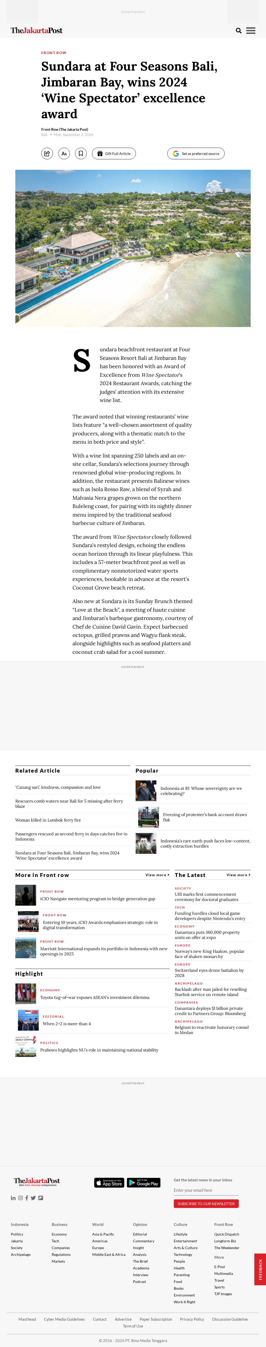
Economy (59, 1234)
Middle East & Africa (108, 1254)
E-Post (219, 1266)
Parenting (182, 1275)
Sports (219, 1287)
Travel (219, 1280)
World (98, 1224)
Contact (100, 1319)
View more (156, 875)
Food (178, 1281)
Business (60, 1224)
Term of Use (133, 1326)
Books (179, 1288)
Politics (17, 1234)
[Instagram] (20, 1198)
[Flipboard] (40, 1198)
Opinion (140, 1224)
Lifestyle (180, 1234)
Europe (98, 1247)
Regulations (61, 1254)
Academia (141, 1268)
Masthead (27, 1319)
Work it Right (184, 1302)
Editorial (140, 1234)
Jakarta (17, 1241)
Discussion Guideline (230, 1319)
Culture (180, 1224)
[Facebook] (26, 1198)
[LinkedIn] (13, 1198)
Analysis (140, 1254)
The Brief (140, 1261)
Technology (183, 1254)
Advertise (123, 1319)
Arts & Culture (185, 1247)
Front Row (54, 53)
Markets (58, 1261)
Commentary (143, 1241)
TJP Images (223, 1294)
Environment (184, 1295)
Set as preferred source (200, 153)
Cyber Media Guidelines (64, 1319)
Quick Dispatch (226, 1234)
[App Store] (109, 1182)
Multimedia (223, 1273)
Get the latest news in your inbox (203, 1179)
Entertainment (185, 1241)
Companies (61, 1247)
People (179, 1261)
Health (179, 1268)
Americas (100, 1241)
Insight (138, 1247)
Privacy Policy (192, 1319)
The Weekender (227, 1247)
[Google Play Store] (144, 1183)
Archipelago (21, 1254)
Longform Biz (225, 1241)
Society (17, 1247)
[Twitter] (33, 1198)
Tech (55, 1241)
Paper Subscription (156, 1319)
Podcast (139, 1281)
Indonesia (20, 1224)
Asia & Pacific (103, 1234)
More (219, 1257)
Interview (140, 1275)
